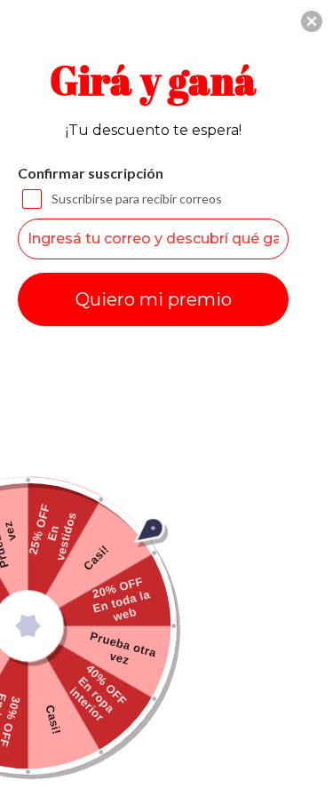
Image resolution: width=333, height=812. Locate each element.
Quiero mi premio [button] (153, 299)
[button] (311, 21)
